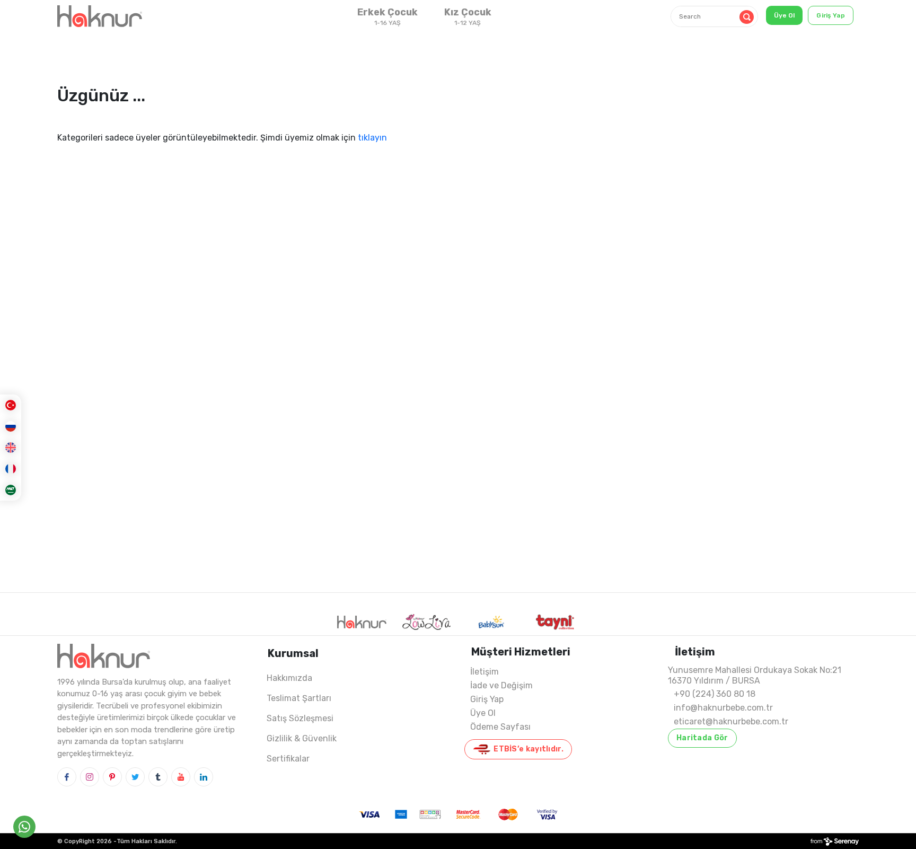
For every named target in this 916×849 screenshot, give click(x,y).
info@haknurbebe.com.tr (723, 708)
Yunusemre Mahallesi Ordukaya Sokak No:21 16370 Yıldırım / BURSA (754, 675)
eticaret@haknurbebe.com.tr (731, 721)
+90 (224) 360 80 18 (714, 694)
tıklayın (372, 138)
